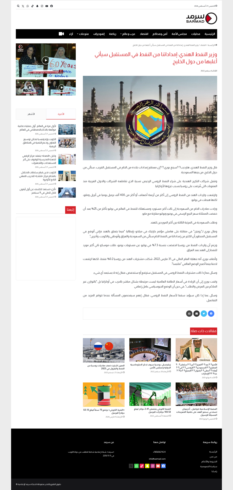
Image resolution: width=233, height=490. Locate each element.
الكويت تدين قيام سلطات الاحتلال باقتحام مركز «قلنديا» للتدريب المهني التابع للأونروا (37, 176)
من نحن (213, 456)
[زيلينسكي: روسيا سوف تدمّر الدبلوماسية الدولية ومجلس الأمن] (150, 350)
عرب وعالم (128, 33)
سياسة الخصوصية (208, 466)
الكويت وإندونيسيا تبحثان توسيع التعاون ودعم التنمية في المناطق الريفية (39, 143)
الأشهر (31, 114)
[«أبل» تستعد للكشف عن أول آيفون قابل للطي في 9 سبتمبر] (67, 193)
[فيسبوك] (211, 313)
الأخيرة (61, 114)
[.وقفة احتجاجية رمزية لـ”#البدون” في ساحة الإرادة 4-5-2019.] (46, 60)
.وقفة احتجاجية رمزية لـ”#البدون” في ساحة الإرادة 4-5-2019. (62, 102)
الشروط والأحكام (209, 461)
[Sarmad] (201, 18)
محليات (195, 33)
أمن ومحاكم (160, 33)
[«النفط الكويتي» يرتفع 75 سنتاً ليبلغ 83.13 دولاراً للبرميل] (103, 394)
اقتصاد (144, 33)
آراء (71, 33)
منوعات (84, 33)
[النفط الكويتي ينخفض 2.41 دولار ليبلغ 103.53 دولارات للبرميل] (150, 394)
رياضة (112, 33)
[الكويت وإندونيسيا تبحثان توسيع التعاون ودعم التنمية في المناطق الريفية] (67, 142)
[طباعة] (189, 313)
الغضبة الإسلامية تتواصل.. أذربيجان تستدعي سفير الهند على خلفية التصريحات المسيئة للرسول (196, 412)
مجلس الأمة (179, 33)
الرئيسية (210, 33)
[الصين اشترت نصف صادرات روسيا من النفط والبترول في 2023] (103, 350)
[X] (23, 6)
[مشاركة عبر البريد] (196, 313)
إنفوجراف (99, 33)
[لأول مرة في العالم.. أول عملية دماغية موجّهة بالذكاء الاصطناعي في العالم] (67, 129)
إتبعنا (70, 209)
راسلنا (214, 471)
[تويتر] (204, 313)
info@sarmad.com (157, 459)
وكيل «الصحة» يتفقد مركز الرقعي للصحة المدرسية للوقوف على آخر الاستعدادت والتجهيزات (39, 159)
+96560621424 (159, 452)
